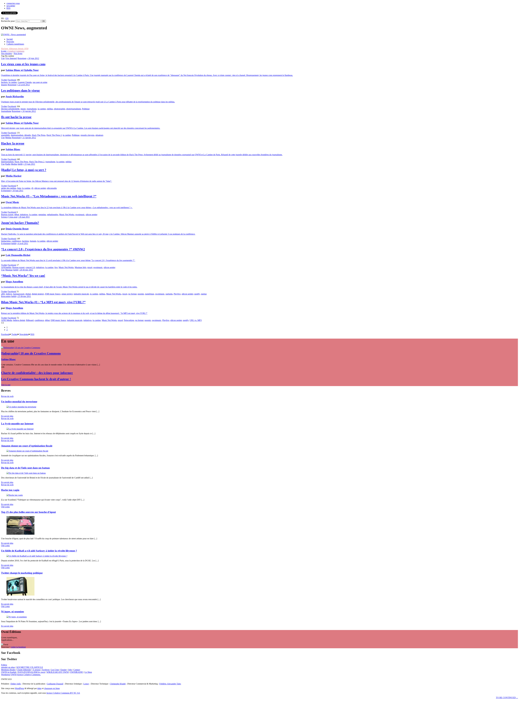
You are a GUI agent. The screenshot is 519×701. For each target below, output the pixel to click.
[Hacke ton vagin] (14, 495)
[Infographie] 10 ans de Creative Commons (31, 353)
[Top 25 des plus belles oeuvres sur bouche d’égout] (20, 534)
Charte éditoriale (24, 670)
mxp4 (89, 267)
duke (39, 688)
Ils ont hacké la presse (16, 117)
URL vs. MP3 (196, 320)
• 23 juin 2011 (29, 164)
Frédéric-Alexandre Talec (170, 684)
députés (27, 135)
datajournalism (17, 135)
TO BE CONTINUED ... (507, 697)
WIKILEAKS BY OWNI (57, 672)
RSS (8, 8)
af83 (3, 294)
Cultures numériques (15, 44)
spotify (197, 294)
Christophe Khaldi (118, 684)
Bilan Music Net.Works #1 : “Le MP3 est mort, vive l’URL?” (43, 302)
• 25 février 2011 (24, 296)
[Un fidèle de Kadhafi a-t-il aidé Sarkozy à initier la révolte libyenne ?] (36, 556)
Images (4, 85)
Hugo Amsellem (14, 281)
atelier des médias (8, 188)
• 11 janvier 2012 (28, 137)
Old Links (5, 507)
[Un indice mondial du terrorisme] (21, 407)
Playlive (177, 294)
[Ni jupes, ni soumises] (16, 617)
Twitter (4, 80)
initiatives (24, 214)
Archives (45, 670)
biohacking (6, 241)
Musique (9, 270)
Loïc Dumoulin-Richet (18, 255)
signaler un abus (8, 667)
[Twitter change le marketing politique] (20, 595)
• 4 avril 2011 (22, 243)
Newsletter (24, 334)
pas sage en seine (40, 82)
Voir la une (5, 385)
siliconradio (52, 188)
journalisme (32, 109)
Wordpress (5, 674)
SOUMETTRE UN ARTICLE (29, 667)
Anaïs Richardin (15, 96)
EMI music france (52, 294)
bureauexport (18, 294)
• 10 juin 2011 (17, 190)
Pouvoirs (10, 41)
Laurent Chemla (25, 82)
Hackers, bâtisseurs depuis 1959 (14, 48)
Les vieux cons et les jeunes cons (23, 64)
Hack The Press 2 (54, 135)
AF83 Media (6, 320)
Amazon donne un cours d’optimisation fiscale (26, 445)
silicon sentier (40, 188)
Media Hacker (13, 175)
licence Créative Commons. (29, 674)
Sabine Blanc (13, 149)
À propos (36, 670)
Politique (86, 109)
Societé (9, 39)
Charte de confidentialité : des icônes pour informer (37, 373)
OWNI (14, 674)
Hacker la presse (12, 143)
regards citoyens (87, 135)
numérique (149, 294)
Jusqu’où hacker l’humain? (20, 222)
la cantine (13, 82)
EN (7, 18)
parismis (169, 294)
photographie (59, 109)
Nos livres (18, 53)
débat (16, 214)
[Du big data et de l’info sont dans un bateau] (26, 473)
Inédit (20, 164)
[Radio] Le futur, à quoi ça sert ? (23, 170)
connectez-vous (13, 3)
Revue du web (7, 396)
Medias (8, 137)
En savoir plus (7, 416)
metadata (42, 214)
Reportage (22, 58)
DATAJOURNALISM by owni (31, 672)
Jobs (70, 670)
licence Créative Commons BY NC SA (63, 693)
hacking (25, 241)
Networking (129, 320)
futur (19, 188)
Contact (76, 670)
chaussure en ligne (52, 688)
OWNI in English (8, 672)
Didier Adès (16, 684)
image (23, 109)
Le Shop (88, 672)
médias (50, 109)
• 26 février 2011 (26, 270)
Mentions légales (8, 670)
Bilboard (30, 320)
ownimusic (80, 214)
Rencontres (6, 296)
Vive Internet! (11, 58)
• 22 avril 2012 (23, 85)
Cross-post (12, 217)
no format (132, 294)
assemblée (5, 135)
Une (3, 58)
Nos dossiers (6, 53)
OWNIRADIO (76, 672)
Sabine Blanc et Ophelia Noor (22, 70)
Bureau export (7, 214)
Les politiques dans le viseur (20, 90)
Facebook (12, 80)
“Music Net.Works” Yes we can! (23, 275)
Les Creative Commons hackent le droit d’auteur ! (36, 379)
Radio (7, 164)
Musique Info (80, 267)
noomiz (141, 294)
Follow (4, 665)
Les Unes (55, 670)
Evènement (6, 190)
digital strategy (38, 294)
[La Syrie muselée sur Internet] (20, 429)
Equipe (64, 670)
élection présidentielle (10, 109)
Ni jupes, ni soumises (12, 611)
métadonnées (52, 214)
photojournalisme (73, 109)
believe (9, 294)
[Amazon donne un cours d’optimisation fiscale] (27, 451)
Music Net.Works (66, 214)
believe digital (19, 320)
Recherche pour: (8, 21)
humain (33, 241)
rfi (32, 188)
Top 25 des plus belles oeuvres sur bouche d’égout (28, 512)
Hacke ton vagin (10, 490)
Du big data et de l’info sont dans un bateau (25, 467)
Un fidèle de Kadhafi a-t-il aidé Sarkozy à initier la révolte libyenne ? (39, 550)
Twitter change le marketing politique (22, 572)
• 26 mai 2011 (24, 217)
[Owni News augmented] (13, 34)
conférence (16, 241)
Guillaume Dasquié (55, 684)
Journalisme (6, 111)
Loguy (86, 684)
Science (4, 217)
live (56, 267)
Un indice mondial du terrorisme (19, 401)
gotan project (67, 294)
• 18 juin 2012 (33, 58)
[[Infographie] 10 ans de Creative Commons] (20, 347)
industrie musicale (81, 294)
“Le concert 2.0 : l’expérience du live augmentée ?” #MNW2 (43, 249)
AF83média (6, 267)
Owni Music (12, 202)
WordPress (19, 688)
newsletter (10, 6)
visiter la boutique (18, 647)
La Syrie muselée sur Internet (17, 423)
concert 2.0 (30, 267)
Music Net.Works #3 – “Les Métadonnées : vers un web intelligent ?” (48, 196)
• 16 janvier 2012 (28, 111)
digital (28, 294)
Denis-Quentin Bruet (17, 228)
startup (204, 294)
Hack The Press (38, 135)
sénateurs (99, 135)
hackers (4, 82)
